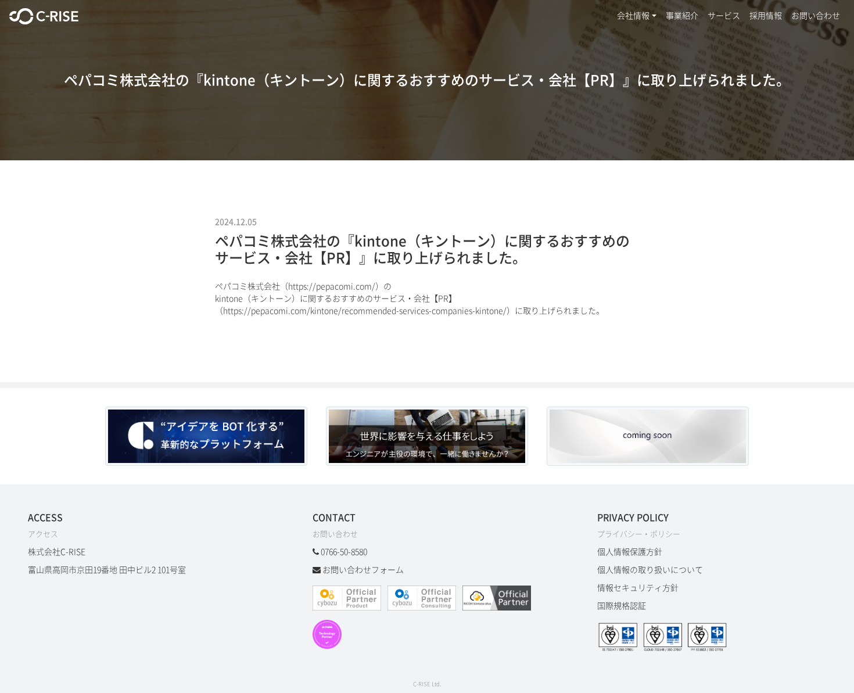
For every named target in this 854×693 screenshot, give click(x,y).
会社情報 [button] (633, 16)
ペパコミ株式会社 (247, 286)
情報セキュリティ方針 (638, 588)
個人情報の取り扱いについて (650, 570)
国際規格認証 (621, 606)
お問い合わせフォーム (363, 570)
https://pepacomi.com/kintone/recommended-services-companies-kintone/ (365, 311)
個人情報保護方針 (629, 552)
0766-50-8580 (344, 552)
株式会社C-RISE (56, 552)
